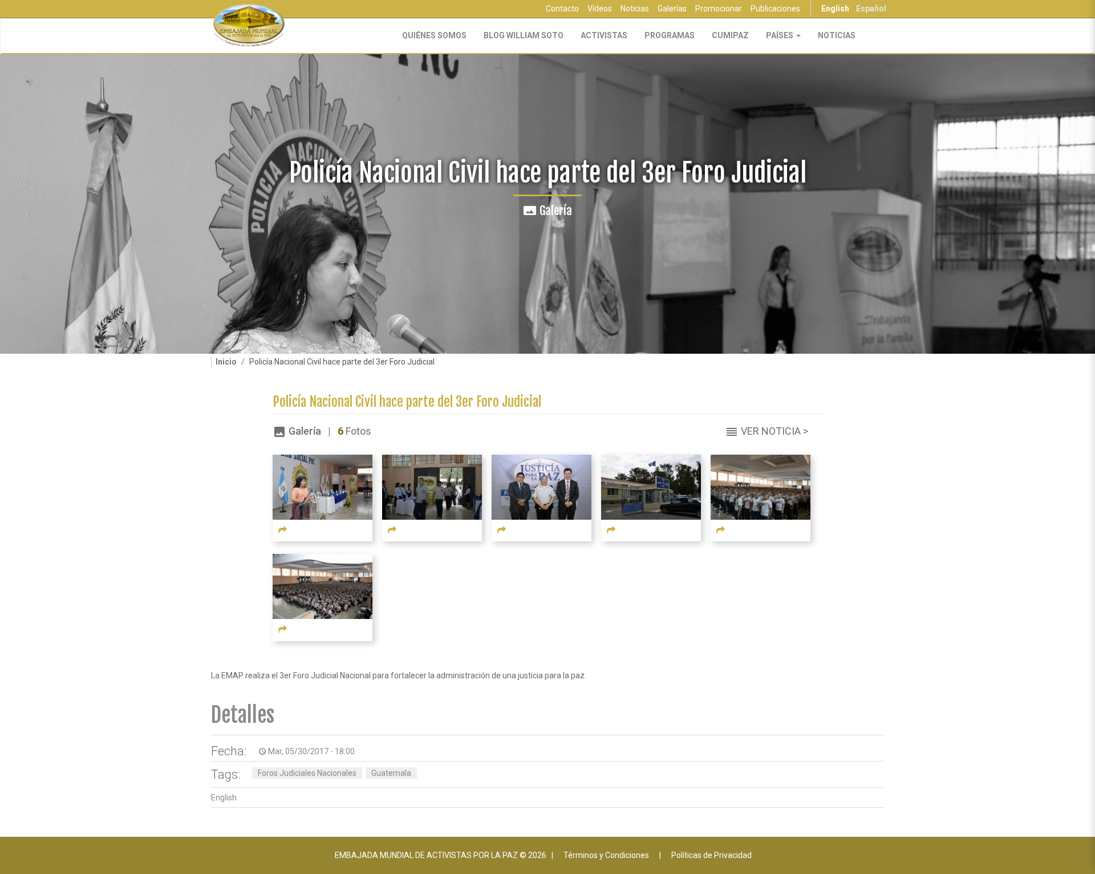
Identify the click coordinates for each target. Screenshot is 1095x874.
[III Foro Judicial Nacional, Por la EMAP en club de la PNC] (651, 486)
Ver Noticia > (774, 431)
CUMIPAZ (730, 35)
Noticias (634, 8)
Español (871, 8)
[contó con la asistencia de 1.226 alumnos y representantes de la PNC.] (322, 585)
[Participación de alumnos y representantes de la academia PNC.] (432, 486)
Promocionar (718, 8)
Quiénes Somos (434, 35)
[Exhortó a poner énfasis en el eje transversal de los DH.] (541, 486)
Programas (669, 35)
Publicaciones (775, 8)
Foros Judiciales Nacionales (307, 773)
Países (780, 35)
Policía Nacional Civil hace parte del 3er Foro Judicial (407, 402)
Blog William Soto (523, 35)
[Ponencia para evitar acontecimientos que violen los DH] (322, 486)
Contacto (562, 8)
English (835, 8)
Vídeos (599, 8)
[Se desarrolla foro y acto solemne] (760, 486)
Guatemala (391, 773)
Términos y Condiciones (606, 855)
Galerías (672, 8)
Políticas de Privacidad (711, 855)
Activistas (604, 35)
